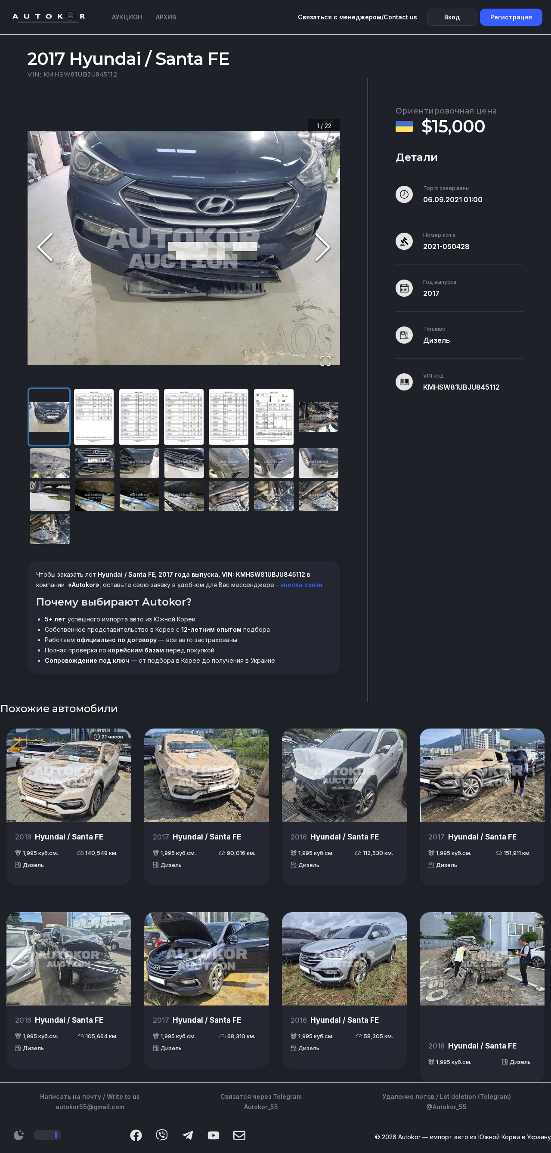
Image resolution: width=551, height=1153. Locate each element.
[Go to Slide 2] (93, 416)
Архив (166, 17)
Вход (452, 17)
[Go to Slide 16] (94, 496)
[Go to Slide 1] (49, 416)
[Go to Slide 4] (183, 416)
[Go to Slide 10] (139, 463)
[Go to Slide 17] (139, 496)
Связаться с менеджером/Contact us (357, 17)
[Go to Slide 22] (49, 529)
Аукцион (127, 17)
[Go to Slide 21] (318, 496)
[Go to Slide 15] (49, 496)
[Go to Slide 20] (273, 496)
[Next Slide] (323, 247)
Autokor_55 (261, 1106)
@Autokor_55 (446, 1106)
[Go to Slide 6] (273, 416)
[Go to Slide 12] (229, 463)
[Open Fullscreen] (325, 361)
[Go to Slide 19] (229, 496)
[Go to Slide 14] (318, 463)
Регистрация (511, 17)
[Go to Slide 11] (184, 463)
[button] (184, 248)
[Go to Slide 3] (139, 416)
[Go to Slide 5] (228, 416)
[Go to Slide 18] (184, 496)
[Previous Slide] (45, 247)
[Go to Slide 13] (273, 463)
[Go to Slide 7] (318, 416)
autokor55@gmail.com (90, 1106)
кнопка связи (300, 584)
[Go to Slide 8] (49, 463)
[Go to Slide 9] (94, 463)
